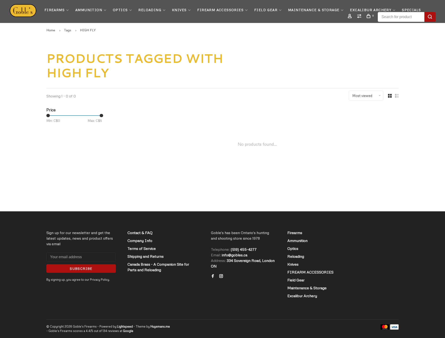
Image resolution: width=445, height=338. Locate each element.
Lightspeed (125, 326)
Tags (67, 30)
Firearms (54, 10)
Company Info (139, 240)
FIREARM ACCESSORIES (220, 10)
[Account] (350, 17)
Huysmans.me (160, 326)
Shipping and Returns (145, 256)
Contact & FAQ (140, 232)
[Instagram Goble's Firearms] (221, 276)
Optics (120, 10)
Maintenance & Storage (313, 10)
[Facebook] (213, 276)
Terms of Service (141, 248)
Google (128, 331)
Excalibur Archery (370, 10)
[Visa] (394, 328)
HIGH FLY (87, 30)
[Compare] (360, 17)
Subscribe (81, 268)
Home (50, 30)
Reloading (149, 10)
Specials (411, 10)
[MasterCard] (385, 328)
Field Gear (265, 10)
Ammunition (88, 10)
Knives (179, 10)
